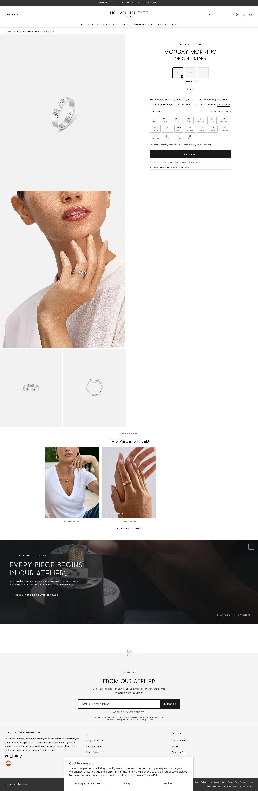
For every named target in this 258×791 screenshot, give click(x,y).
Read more (223, 105)
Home (8, 32)
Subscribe (169, 704)
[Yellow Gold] (203, 72)
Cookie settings (246, 786)
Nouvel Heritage (20, 784)
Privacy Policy (152, 775)
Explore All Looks (129, 528)
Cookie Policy (200, 782)
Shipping (175, 746)
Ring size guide (221, 111)
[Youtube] (16, 756)
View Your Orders (179, 752)
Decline (167, 783)
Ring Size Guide (94, 746)
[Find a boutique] (244, 14)
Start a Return (178, 740)
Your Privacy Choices (244, 782)
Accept (127, 783)
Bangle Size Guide (95, 740)
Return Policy (227, 782)
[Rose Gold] (190, 72)
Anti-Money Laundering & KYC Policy (222, 786)
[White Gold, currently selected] (177, 72)
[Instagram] (11, 756)
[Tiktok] (21, 756)
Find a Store (92, 752)
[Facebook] (6, 756)
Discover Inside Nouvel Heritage (36, 595)
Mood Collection (190, 44)
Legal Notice (214, 782)
